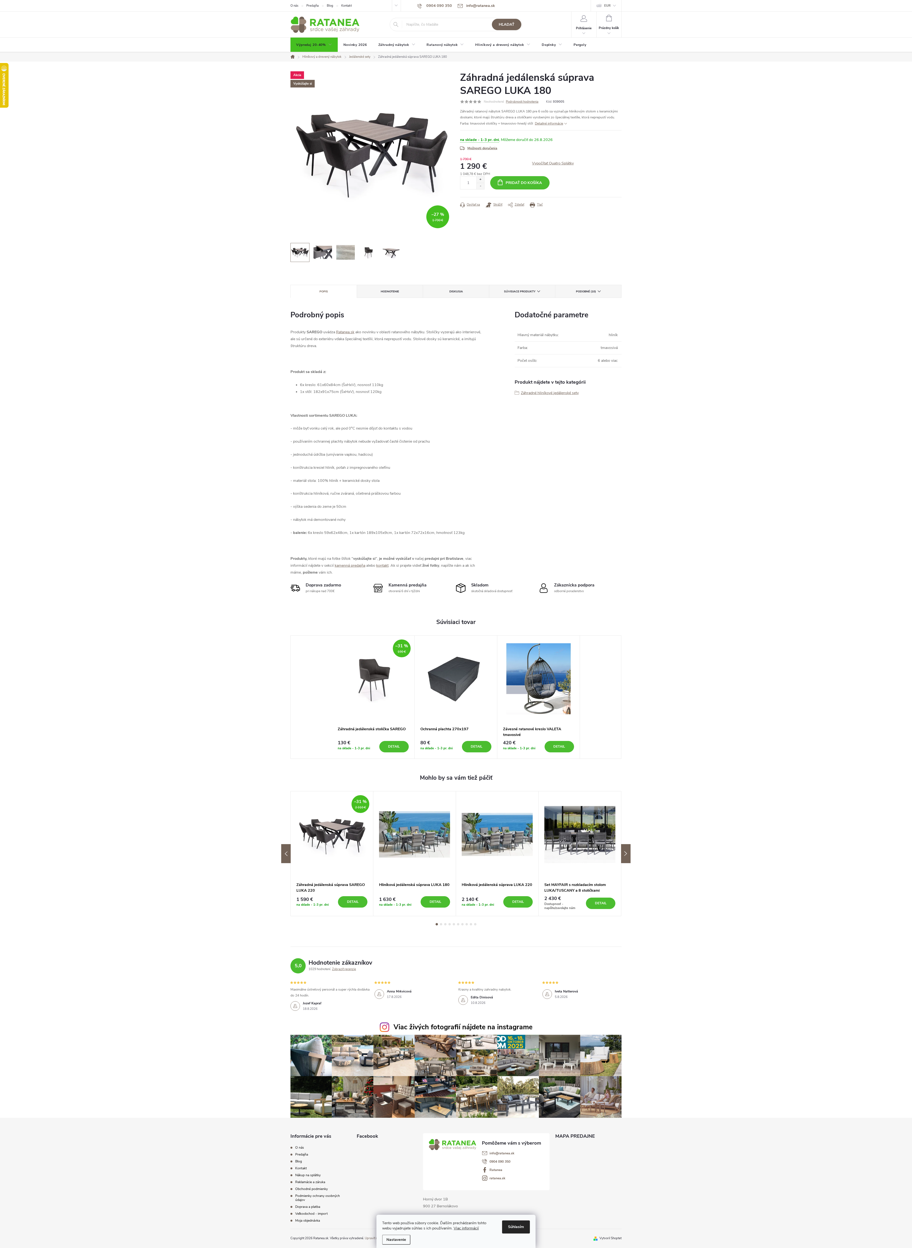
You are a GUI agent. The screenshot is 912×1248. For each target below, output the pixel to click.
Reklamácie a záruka (310, 1182)
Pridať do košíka (524, 182)
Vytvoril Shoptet (610, 1238)
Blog (330, 6)
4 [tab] (449, 924)
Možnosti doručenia (482, 148)
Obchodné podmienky (311, 1189)
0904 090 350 (499, 1162)
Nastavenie (396, 1239)
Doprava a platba (307, 1206)
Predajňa (312, 6)
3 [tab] (445, 924)
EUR (607, 6)
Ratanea (495, 1170)
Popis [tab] (323, 291)
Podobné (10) (586, 291)
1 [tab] (437, 924)
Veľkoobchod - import (311, 1213)
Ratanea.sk (345, 332)
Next (626, 853)
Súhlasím (516, 1226)
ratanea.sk (497, 1178)
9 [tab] (471, 924)
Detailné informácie (549, 123)
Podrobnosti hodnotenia (522, 102)
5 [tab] (454, 924)
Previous (286, 853)
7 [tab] (462, 924)
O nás (294, 6)
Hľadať (506, 24)
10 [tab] (475, 924)
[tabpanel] (373, 697)
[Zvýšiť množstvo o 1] (480, 179)
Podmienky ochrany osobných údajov (317, 1198)
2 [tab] (441, 924)
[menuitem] (314, 45)
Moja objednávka (307, 1220)
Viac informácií (466, 1228)
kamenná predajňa (350, 565)
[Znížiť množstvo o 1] (480, 186)
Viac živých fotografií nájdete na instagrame (463, 1027)
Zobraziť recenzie (344, 969)
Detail (394, 746)
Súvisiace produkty (519, 291)
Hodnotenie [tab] (390, 291)
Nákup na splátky (308, 1175)
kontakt (382, 565)
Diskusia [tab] (456, 291)
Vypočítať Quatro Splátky (553, 163)
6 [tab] (458, 924)
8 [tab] (467, 924)
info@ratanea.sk (501, 1153)
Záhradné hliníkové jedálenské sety (550, 393)
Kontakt (346, 6)
